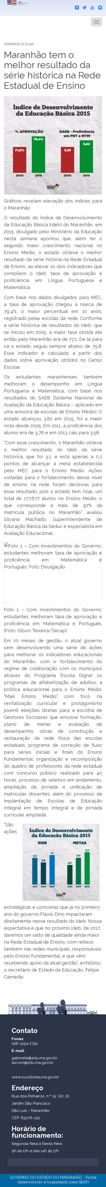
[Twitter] (83, 6)
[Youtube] (91, 6)
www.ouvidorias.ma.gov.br (35, 1077)
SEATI (84, 1182)
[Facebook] (75, 6)
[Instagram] (98, 6)
